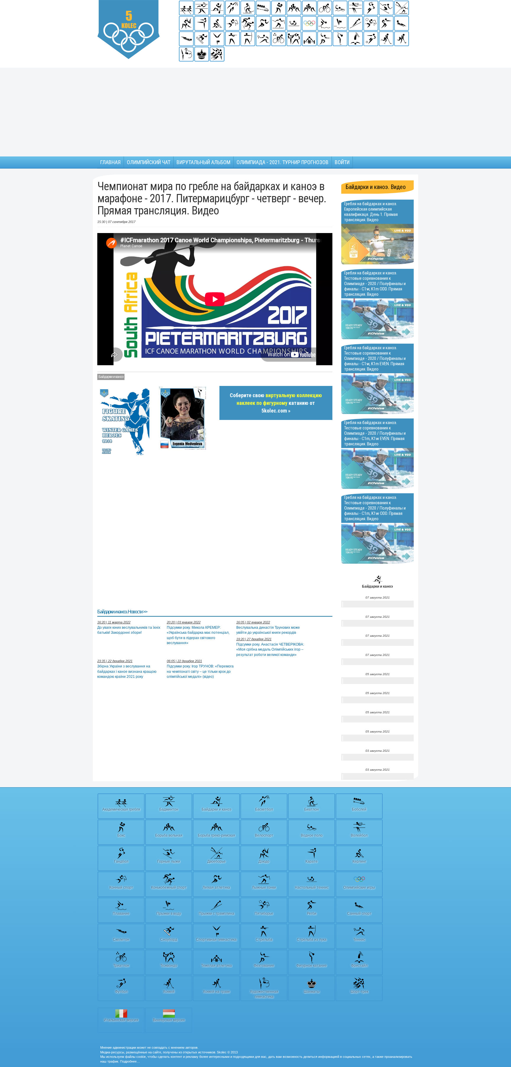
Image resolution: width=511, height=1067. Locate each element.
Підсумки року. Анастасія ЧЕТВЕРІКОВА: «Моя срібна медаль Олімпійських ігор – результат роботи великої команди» (270, 649)
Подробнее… (130, 1061)
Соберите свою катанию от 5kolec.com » (276, 402)
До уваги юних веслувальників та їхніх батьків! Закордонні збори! (128, 630)
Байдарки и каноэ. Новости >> (122, 611)
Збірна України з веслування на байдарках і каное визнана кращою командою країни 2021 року (126, 671)
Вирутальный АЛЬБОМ (203, 162)
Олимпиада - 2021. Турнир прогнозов (283, 162)
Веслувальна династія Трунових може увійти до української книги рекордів (268, 630)
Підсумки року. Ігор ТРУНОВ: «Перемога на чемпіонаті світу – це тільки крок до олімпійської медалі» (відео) (200, 671)
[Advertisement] (255, 112)
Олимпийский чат (148, 162)
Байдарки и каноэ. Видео (376, 186)
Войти (342, 162)
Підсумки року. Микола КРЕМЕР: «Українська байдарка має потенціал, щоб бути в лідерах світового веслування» (198, 635)
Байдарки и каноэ (110, 377)
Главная (110, 162)
